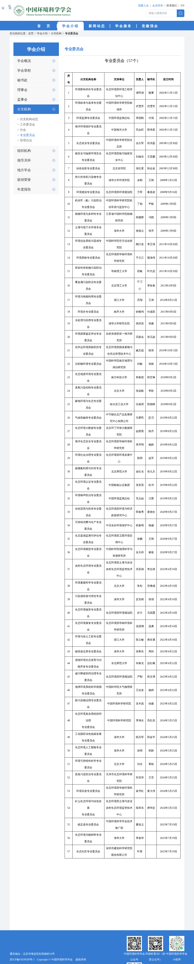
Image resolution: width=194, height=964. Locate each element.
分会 (21, 129)
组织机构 (24, 151)
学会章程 (24, 70)
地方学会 (24, 170)
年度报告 (24, 189)
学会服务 (123, 26)
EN (182, 5)
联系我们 (172, 5)
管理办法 (24, 140)
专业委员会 (71, 33)
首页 (31, 33)
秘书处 (22, 80)
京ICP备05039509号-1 (22, 959)
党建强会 (150, 26)
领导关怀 (24, 160)
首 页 (44, 26)
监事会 (22, 99)
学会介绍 (70, 26)
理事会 (22, 90)
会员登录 (157, 5)
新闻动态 (97, 26)
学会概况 (24, 61)
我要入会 (143, 5)
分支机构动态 (27, 119)
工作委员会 (26, 124)
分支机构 (56, 33)
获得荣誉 (24, 180)
